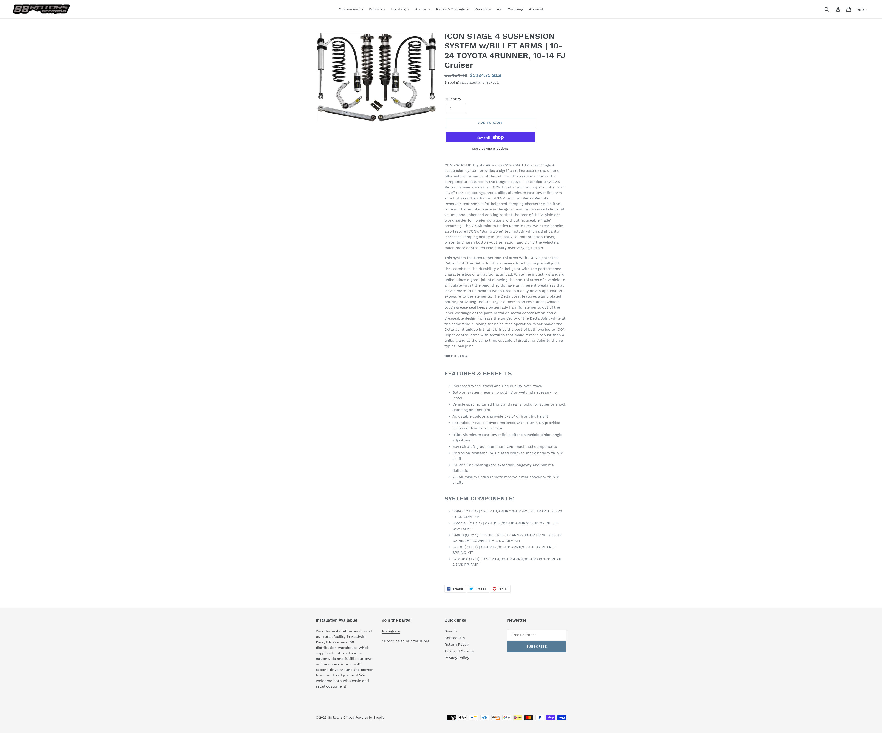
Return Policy (456, 644)
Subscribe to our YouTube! (405, 641)
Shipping (451, 82)
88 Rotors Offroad (341, 717)
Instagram (391, 631)
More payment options (490, 148)
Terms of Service (459, 651)
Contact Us (454, 638)
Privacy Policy (456, 658)
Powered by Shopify (369, 717)
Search (450, 631)
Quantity (453, 99)
